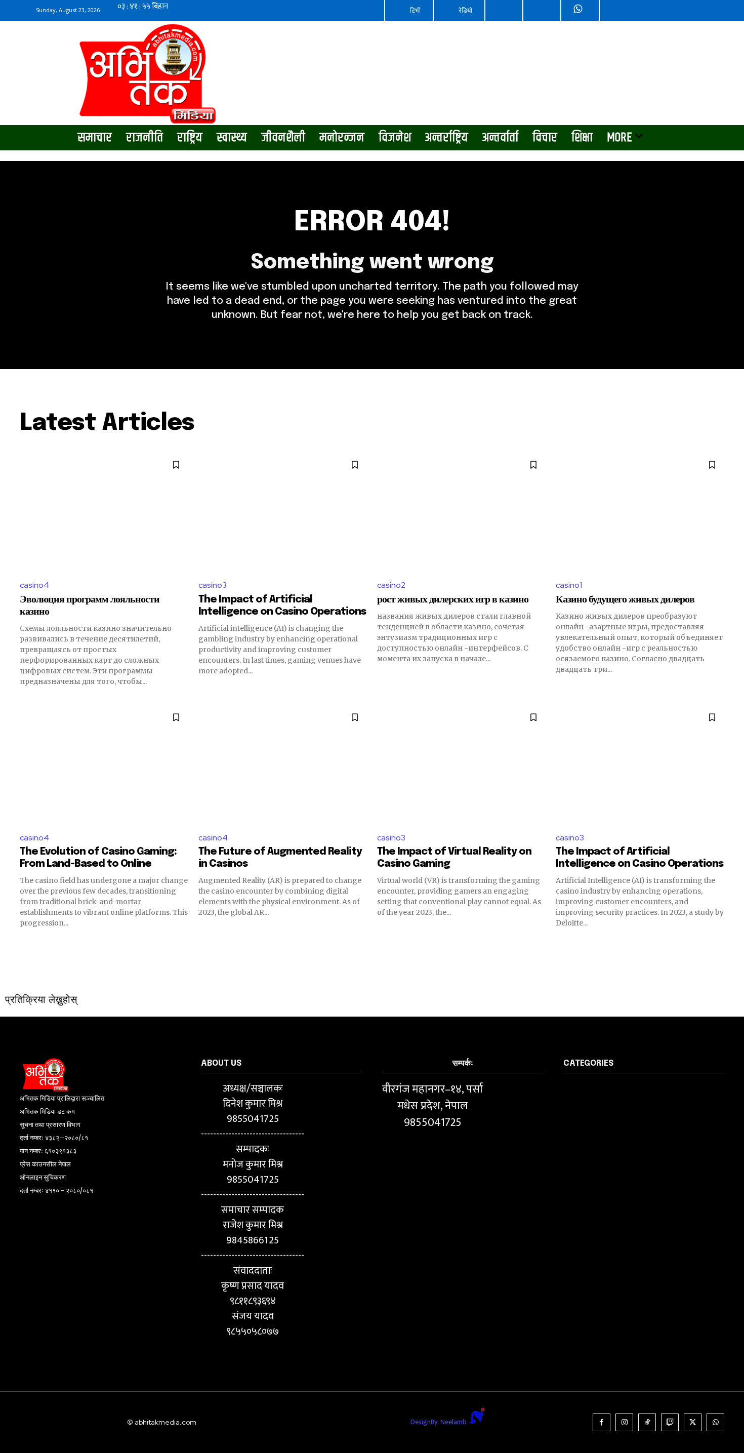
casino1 (569, 585)
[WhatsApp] (715, 1422)
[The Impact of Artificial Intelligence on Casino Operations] (282, 512)
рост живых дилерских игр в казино (452, 599)
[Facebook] (601, 1422)
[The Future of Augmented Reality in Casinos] (282, 764)
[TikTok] (647, 1422)
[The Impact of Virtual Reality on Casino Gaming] (461, 764)
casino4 (34, 585)
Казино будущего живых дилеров (625, 599)
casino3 (212, 585)
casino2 (391, 585)
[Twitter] (692, 1422)
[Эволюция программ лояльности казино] (104, 512)
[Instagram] (624, 1422)
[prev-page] (26, 946)
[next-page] (718, 946)
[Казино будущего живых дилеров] (640, 512)
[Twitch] (670, 1422)
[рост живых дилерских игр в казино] (461, 512)
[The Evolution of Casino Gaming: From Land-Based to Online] (104, 764)
